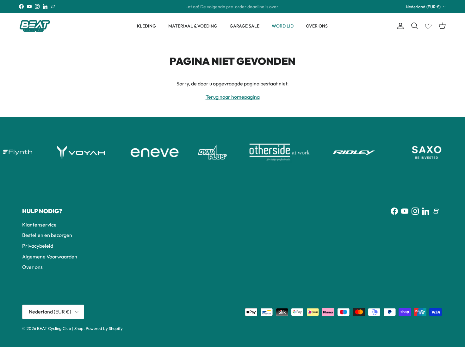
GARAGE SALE (244, 26)
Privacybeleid (37, 246)
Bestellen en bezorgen (47, 235)
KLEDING (146, 26)
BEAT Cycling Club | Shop (60, 328)
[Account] (399, 26)
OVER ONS (317, 26)
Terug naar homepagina (233, 97)
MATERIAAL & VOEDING (192, 26)
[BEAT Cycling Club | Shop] (35, 26)
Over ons (32, 267)
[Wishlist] (428, 25)
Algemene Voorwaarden (49, 256)
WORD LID (283, 26)
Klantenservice (39, 224)
